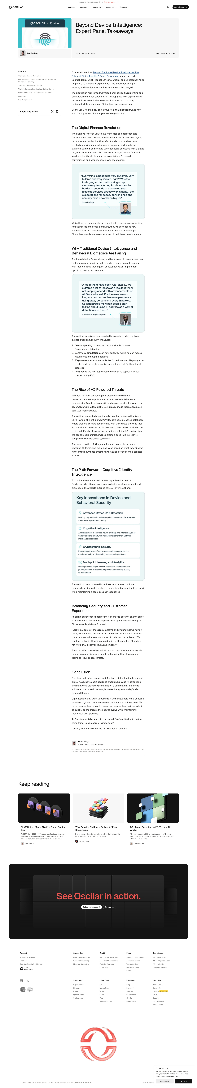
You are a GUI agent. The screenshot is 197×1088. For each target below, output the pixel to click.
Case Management (160, 967)
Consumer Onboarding (81, 957)
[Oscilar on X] (27, 980)
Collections (104, 967)
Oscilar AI (23, 961)
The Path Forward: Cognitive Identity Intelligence (36, 89)
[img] (16, 7)
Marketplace (131, 1001)
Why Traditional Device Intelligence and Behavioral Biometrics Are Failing (37, 81)
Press (155, 995)
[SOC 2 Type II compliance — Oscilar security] (23, 989)
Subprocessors (158, 1001)
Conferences (131, 995)
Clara (102, 995)
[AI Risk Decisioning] (26, 968)
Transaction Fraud (132, 964)
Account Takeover (133, 961)
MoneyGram (104, 988)
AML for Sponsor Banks (161, 961)
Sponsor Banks (78, 995)
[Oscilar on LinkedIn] (21, 980)
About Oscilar (158, 985)
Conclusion (22, 96)
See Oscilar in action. (26, 100)
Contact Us (157, 988)
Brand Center (158, 1005)
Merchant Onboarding (81, 964)
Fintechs (76, 988)
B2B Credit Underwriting (109, 961)
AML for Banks (158, 964)
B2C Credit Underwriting (109, 957)
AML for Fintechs (159, 957)
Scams (128, 971)
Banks (75, 991)
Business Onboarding (81, 961)
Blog (128, 985)
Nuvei (102, 991)
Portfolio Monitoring (107, 964)
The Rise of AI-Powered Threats (30, 85)
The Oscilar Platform (27, 957)
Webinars (129, 991)
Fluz (101, 998)
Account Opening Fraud (135, 957)
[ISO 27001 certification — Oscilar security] (30, 989)
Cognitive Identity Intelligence (31, 964)
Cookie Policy (174, 1076)
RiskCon (129, 988)
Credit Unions (78, 998)
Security (156, 998)
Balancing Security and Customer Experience (35, 93)
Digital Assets (78, 985)
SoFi (101, 985)
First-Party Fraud (132, 967)
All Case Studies (106, 1001)
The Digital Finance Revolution (29, 76)
